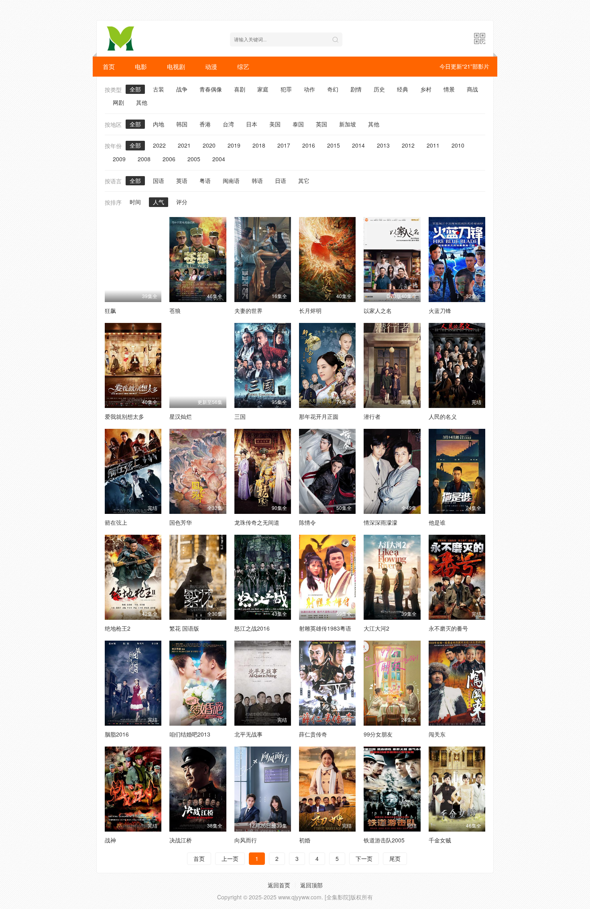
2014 (358, 145)
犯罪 (286, 89)
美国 (275, 124)
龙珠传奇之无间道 (256, 522)
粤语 (205, 181)
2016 (308, 145)
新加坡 (347, 124)
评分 (181, 202)
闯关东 (437, 734)
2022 (159, 145)
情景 (449, 89)
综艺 (243, 66)
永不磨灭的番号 (448, 628)
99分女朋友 (378, 734)
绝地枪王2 (117, 628)
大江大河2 (376, 628)
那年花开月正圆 (318, 416)
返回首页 (279, 885)
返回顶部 (311, 885)
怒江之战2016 (252, 628)
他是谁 (437, 522)
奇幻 (332, 89)
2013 (383, 145)
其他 (141, 102)
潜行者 (372, 416)
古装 (158, 89)
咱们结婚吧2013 (189, 734)
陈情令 (307, 522)
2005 (193, 159)
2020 (209, 145)
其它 (303, 181)
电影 (141, 66)
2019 (234, 145)
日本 (251, 124)
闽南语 (231, 181)
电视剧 (176, 66)
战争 (181, 89)
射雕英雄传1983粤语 (325, 628)
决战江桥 (180, 840)
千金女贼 (440, 840)
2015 (333, 145)
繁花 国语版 (184, 628)
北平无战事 (248, 734)
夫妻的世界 (248, 310)
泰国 (298, 124)
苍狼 (175, 310)
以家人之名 (378, 310)
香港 (205, 124)
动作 (309, 89)
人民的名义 (443, 416)
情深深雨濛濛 (380, 522)
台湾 (228, 124)
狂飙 (110, 310)
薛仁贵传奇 (313, 734)
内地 (158, 124)
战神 (110, 840)
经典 (402, 89)
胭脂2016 (117, 734)
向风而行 (245, 840)
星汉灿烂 (180, 416)
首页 (109, 66)
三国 (240, 416)
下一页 (364, 858)
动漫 (211, 66)
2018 (258, 145)
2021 (184, 145)
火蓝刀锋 (440, 310)
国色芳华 (180, 522)
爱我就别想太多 (124, 416)
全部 (135, 89)
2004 (218, 159)
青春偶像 (210, 89)
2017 (283, 145)
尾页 (395, 858)
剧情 (356, 89)
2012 (408, 145)
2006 (169, 159)
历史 (379, 89)
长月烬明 (310, 310)
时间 (135, 202)
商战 (472, 89)
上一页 (230, 858)
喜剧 (239, 89)
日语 (280, 181)
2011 (433, 145)
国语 (158, 181)
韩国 (181, 124)
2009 (119, 159)
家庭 (263, 89)
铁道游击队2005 (384, 840)
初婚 (304, 840)
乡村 (425, 89)
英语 (181, 181)
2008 (144, 159)
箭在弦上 (116, 522)
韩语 (257, 181)
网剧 (118, 102)
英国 (321, 124)
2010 (458, 145)
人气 (158, 202)
